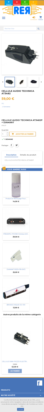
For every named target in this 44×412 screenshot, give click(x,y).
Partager (11, 145)
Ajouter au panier (22, 134)
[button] (2, 346)
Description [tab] (11, 155)
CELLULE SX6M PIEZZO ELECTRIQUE (15, 361)
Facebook (39, 386)
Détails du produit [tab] (28, 155)
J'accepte (20, 409)
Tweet (17, 145)
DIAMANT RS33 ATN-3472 (16, 269)
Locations (25, 4)
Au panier (15, 371)
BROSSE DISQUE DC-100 (16, 305)
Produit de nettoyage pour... (16, 199)
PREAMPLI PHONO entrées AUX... (16, 234)
